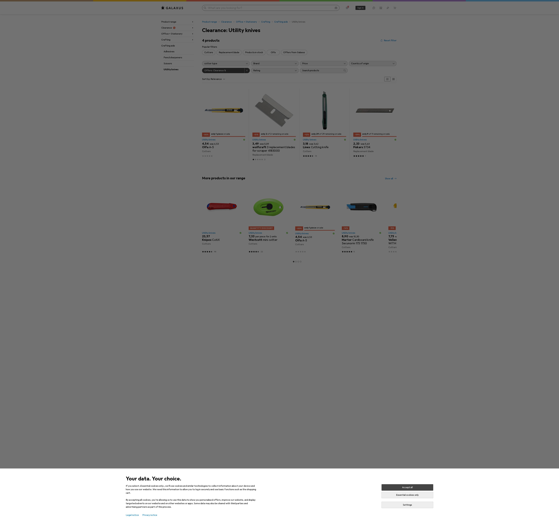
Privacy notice (149, 515)
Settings (407, 504)
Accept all (407, 487)
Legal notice (132, 515)
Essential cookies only (407, 495)
